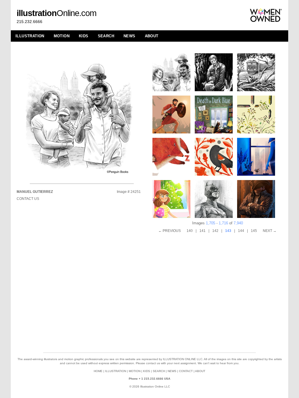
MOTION (61, 36)
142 (215, 231)
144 (241, 231)
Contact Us (28, 199)
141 (202, 231)
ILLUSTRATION (29, 36)
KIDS (83, 36)
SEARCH (106, 36)
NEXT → (270, 231)
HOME (98, 371)
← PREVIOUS (169, 231)
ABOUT (152, 36)
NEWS (129, 36)
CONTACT (186, 371)
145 (254, 231)
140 (190, 231)
